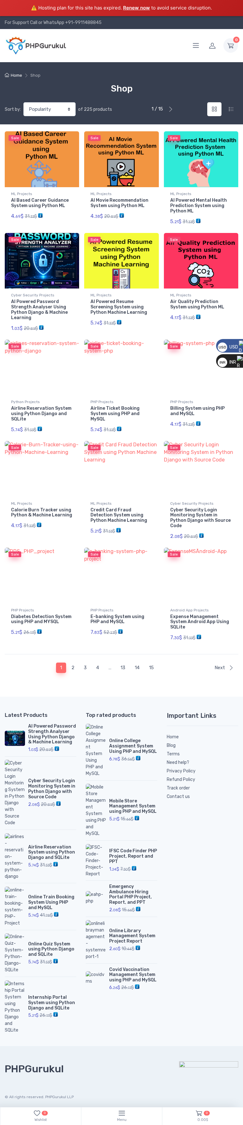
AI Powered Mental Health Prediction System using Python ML (198, 206)
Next (220, 667)
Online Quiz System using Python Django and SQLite (51, 949)
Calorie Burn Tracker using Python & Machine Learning (41, 512)
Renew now (136, 8)
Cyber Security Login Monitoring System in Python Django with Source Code (200, 517)
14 (137, 667)
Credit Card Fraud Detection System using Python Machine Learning (118, 515)
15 (151, 667)
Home (16, 75)
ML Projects (21, 194)
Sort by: (13, 109)
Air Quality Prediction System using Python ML (197, 304)
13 (123, 667)
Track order (178, 788)
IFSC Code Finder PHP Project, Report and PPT (133, 856)
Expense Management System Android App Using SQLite (199, 622)
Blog (171, 745)
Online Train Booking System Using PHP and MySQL (51, 902)
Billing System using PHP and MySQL (197, 411)
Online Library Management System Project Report (132, 936)
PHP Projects (102, 402)
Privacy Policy (181, 771)
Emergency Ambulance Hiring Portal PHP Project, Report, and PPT (130, 894)
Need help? (178, 762)
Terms (173, 754)
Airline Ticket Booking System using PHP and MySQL (115, 414)
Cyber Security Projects (32, 295)
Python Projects (25, 402)
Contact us (178, 796)
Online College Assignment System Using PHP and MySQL (133, 746)
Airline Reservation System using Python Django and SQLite (41, 414)
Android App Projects (189, 610)
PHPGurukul (34, 1069)
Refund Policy (181, 779)
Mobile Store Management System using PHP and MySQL (133, 806)
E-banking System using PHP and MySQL (117, 619)
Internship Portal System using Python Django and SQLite (51, 1003)
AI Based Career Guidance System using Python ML (40, 203)
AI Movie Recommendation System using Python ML (119, 203)
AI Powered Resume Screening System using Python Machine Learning (118, 307)
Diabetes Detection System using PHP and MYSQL (41, 619)
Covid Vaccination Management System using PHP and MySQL (133, 975)
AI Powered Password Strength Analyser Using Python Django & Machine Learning (39, 309)
